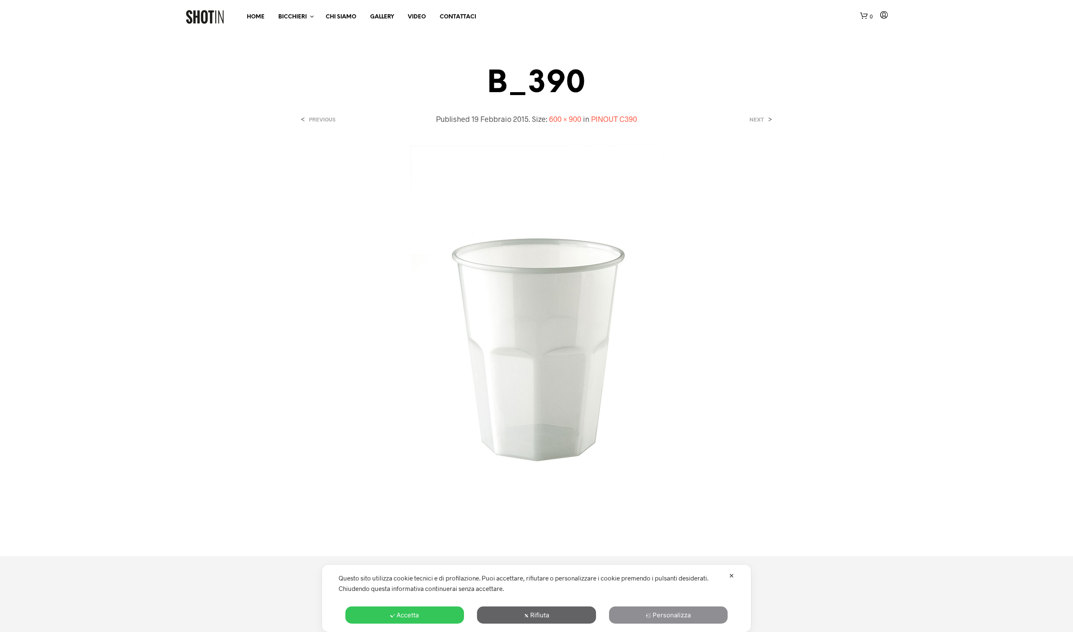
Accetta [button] (408, 615)
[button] (866, 16)
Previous (322, 119)
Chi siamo (341, 17)
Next (756, 119)
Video (417, 17)
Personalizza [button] (672, 615)
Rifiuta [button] (539, 615)
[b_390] (536, 333)
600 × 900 (565, 119)
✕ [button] (731, 576)
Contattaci (458, 17)
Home (255, 17)
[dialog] (536, 598)
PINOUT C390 (614, 119)
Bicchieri (292, 17)
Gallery (382, 17)
